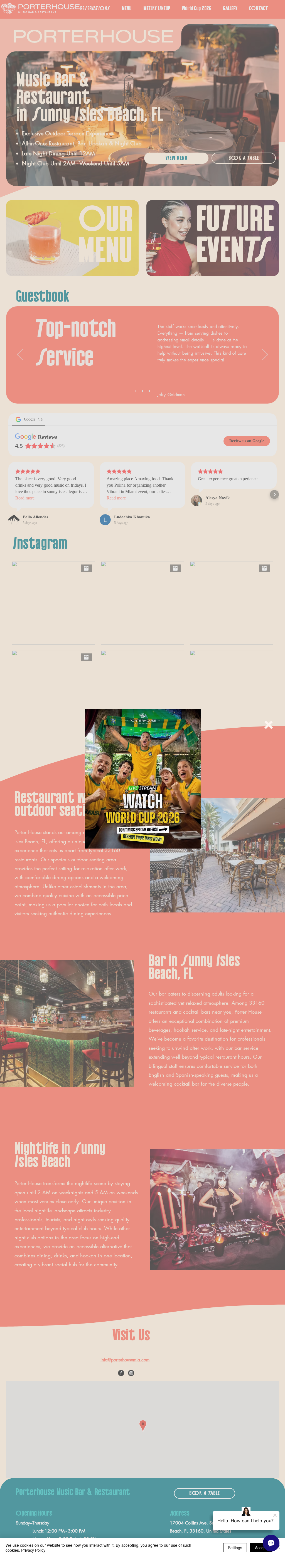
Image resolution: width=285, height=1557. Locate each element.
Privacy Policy (33, 1550)
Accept (261, 1547)
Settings (235, 1547)
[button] (268, 725)
